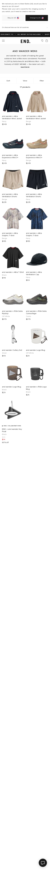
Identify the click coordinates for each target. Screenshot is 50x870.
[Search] (42, 40)
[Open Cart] (46, 40)
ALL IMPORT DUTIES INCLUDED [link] (27, 34)
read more (25, 67)
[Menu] (3, 40)
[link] (25, 41)
